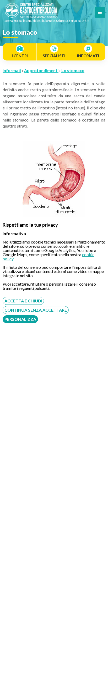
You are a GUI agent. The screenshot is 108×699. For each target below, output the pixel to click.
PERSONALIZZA (20, 319)
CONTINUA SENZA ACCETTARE (35, 309)
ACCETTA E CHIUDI (23, 300)
